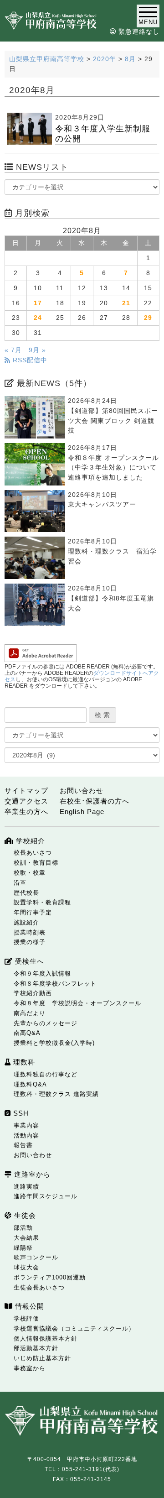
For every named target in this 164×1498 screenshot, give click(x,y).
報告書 (23, 1145)
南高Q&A (27, 1032)
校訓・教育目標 (36, 862)
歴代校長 (26, 892)
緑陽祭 (23, 1247)
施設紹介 (26, 922)
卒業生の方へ (26, 811)
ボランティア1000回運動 (50, 1277)
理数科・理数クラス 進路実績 (56, 1094)
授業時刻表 (30, 932)
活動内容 (26, 1135)
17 (38, 303)
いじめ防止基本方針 (42, 1358)
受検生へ (28, 961)
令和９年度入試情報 (42, 973)
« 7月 (13, 350)
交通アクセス (26, 801)
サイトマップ (26, 790)
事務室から (30, 1368)
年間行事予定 (33, 912)
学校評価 (26, 1318)
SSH (20, 1113)
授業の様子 (30, 942)
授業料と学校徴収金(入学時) (54, 1042)
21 (126, 303)
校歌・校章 (30, 872)
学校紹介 (29, 841)
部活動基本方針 (36, 1348)
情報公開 (28, 1306)
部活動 (23, 1227)
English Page (82, 811)
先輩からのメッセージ (45, 1023)
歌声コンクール (36, 1257)
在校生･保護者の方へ (94, 801)
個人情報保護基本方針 (45, 1338)
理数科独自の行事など (45, 1074)
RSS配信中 (28, 360)
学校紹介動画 (33, 993)
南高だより (30, 1013)
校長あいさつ (33, 852)
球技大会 (26, 1267)
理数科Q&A (30, 1084)
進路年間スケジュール (45, 1196)
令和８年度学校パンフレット (55, 983)
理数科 (23, 1062)
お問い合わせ (81, 790)
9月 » (37, 350)
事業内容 (26, 1125)
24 (38, 317)
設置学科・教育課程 (42, 902)
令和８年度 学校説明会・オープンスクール (77, 1003)
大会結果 (26, 1237)
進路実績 (26, 1186)
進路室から (31, 1174)
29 (148, 317)
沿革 (20, 882)
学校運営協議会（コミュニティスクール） (74, 1328)
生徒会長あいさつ (39, 1287)
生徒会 (24, 1215)
